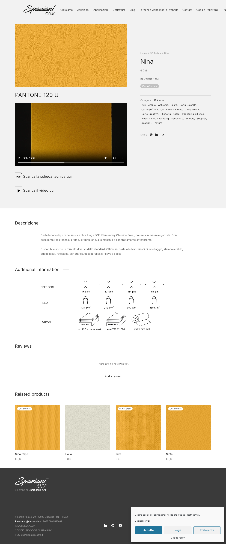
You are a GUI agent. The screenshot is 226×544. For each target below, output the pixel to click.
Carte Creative (149, 114)
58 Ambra (155, 53)
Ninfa (169, 454)
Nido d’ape (21, 454)
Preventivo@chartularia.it (28, 521)
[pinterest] (112, 525)
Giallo (176, 114)
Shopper (201, 118)
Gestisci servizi (142, 520)
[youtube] (120, 525)
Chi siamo (66, 9)
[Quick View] (45, 441)
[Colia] (87, 427)
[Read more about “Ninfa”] (188, 441)
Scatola (190, 118)
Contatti (187, 9)
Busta (174, 105)
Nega (177, 530)
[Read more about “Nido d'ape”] (37, 441)
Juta (118, 454)
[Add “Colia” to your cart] (88, 441)
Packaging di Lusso (193, 114)
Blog (132, 9)
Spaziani (146, 123)
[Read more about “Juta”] (138, 441)
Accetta (148, 530)
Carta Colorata (188, 105)
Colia (68, 454)
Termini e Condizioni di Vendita (158, 9)
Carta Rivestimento (171, 109)
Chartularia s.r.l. (37, 489)
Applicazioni (101, 9)
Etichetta (166, 114)
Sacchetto (177, 118)
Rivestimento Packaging (155, 118)
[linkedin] (105, 525)
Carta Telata (192, 109)
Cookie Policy (178, 537)
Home (143, 53)
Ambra (152, 105)
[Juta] (138, 427)
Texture (157, 123)
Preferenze (207, 530)
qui (69, 176)
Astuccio (163, 105)
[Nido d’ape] (37, 427)
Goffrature (119, 9)
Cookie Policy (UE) (207, 9)
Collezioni (83, 9)
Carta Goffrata (149, 109)
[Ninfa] (188, 427)
